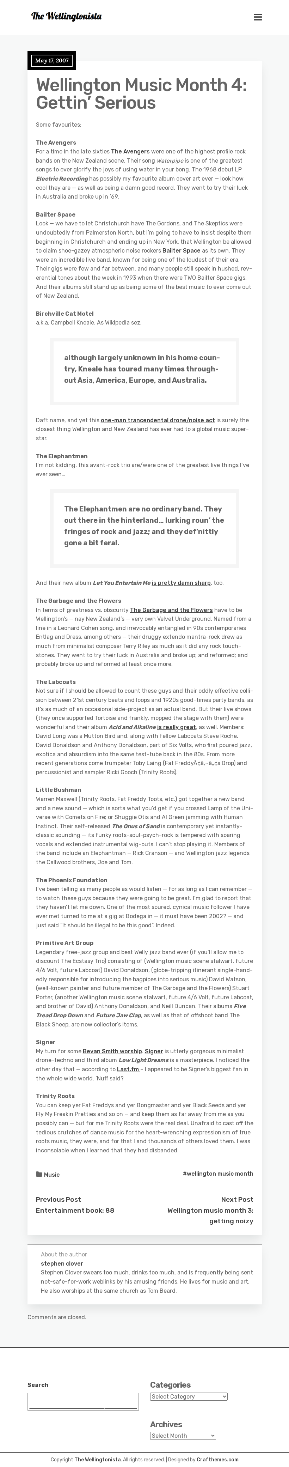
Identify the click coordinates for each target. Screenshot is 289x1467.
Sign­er (154, 1051)
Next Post (237, 1199)
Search (38, 1385)
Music (52, 1174)
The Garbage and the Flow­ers (171, 610)
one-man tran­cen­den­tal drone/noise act (158, 420)
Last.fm (128, 1069)
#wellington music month (218, 1173)
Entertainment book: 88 (75, 1210)
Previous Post (58, 1199)
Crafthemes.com (218, 1460)
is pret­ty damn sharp (181, 583)
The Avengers (130, 151)
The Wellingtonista (97, 1460)
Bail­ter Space (181, 250)
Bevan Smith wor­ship (112, 1051)
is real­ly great (176, 727)
